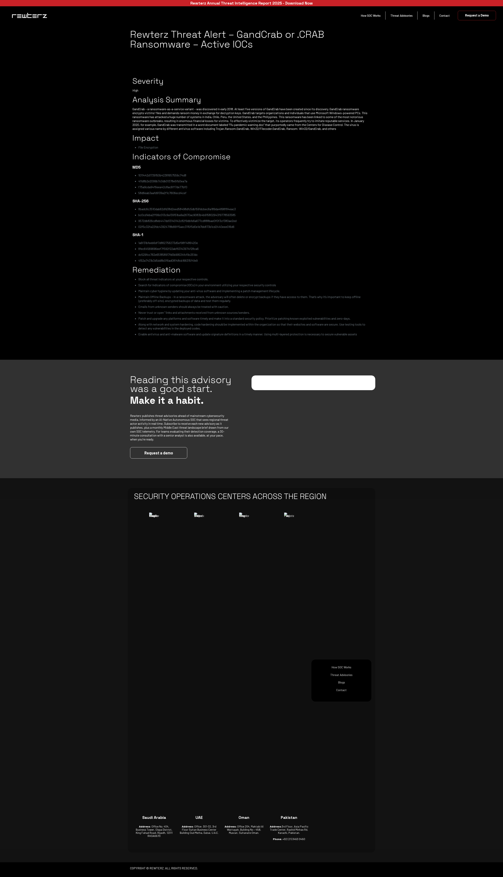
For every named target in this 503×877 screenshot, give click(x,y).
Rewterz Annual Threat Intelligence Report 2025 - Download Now (251, 3)
